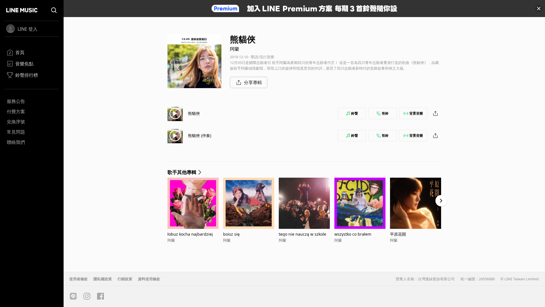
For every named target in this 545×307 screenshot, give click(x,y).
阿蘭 (234, 49)
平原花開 (398, 234)
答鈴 (385, 113)
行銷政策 (125, 279)
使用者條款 (78, 279)
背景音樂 (416, 113)
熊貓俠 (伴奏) (199, 135)
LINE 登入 (27, 29)
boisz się (231, 234)
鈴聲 (354, 113)
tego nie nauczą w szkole (302, 234)
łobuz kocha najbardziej (190, 234)
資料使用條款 (149, 279)
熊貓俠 (194, 113)
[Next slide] (441, 200)
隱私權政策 (102, 279)
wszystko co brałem (352, 234)
